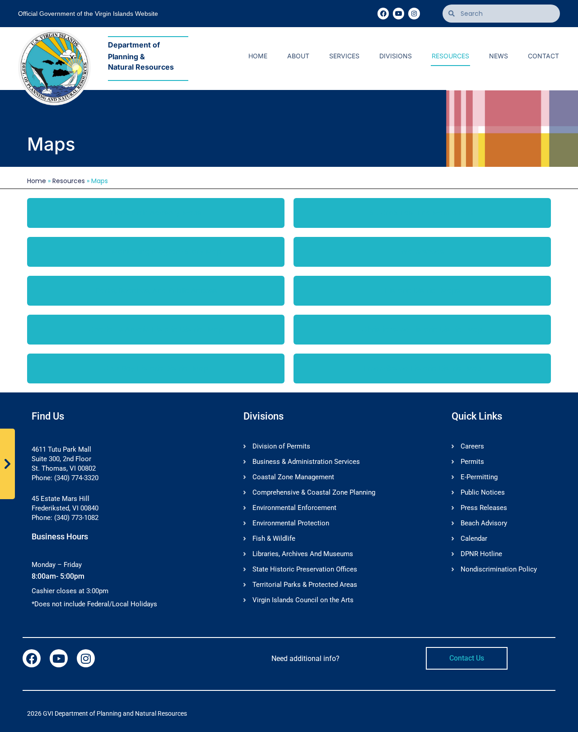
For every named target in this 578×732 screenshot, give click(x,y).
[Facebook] (383, 13)
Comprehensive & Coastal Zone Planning (313, 492)
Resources (450, 56)
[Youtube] (398, 13)
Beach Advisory (484, 523)
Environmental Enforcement (294, 508)
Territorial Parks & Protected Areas (304, 585)
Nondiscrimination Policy (499, 569)
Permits (472, 462)
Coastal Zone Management (293, 477)
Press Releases (484, 508)
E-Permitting (479, 477)
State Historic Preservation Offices (304, 569)
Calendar (474, 538)
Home (257, 56)
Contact (543, 56)
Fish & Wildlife (273, 538)
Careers (472, 446)
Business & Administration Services (306, 462)
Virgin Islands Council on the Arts (303, 600)
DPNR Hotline (481, 554)
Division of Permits (281, 446)
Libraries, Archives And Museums (302, 554)
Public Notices (483, 492)
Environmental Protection (290, 523)
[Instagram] (414, 13)
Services (344, 56)
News (498, 56)
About (298, 56)
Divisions (395, 56)
